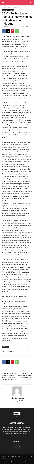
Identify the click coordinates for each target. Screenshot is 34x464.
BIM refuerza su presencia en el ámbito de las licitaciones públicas (25, 376)
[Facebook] (4, 31)
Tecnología (9, 7)
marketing (17, 349)
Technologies (10, 351)
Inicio (3, 7)
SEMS (4, 351)
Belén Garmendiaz (9, 27)
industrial (21, 346)
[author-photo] (17, 395)
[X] (8, 31)
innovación (5, 349)
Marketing (16, 7)
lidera (11, 349)
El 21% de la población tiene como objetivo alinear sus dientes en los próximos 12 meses (9, 376)
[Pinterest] (12, 31)
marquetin (25, 349)
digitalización (13, 346)
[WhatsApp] (17, 31)
